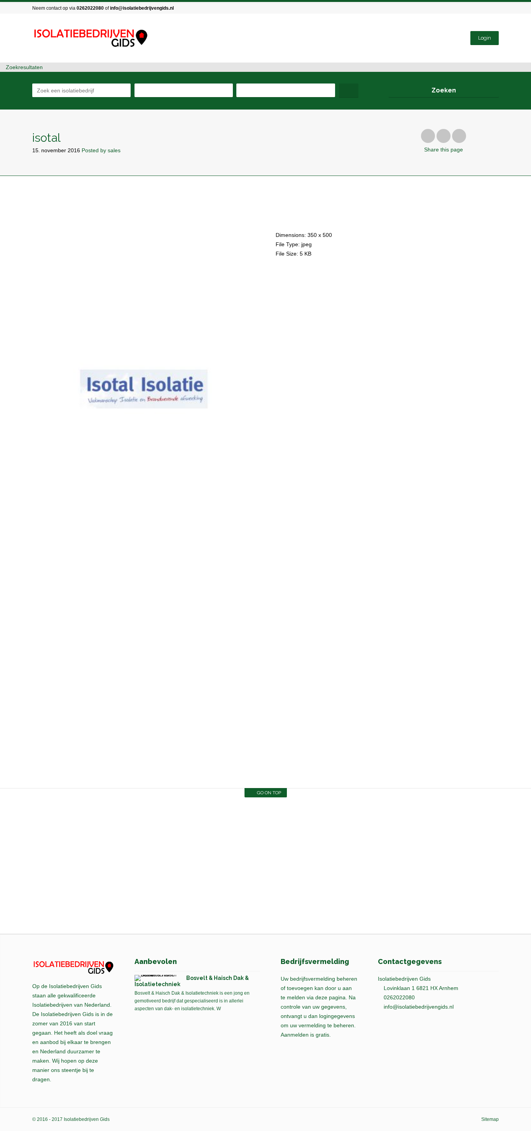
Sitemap (490, 1119)
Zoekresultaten (23, 67)
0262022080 (90, 8)
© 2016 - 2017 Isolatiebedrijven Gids (71, 1119)
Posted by (101, 150)
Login (484, 38)
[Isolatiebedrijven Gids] (90, 38)
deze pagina (330, 997)
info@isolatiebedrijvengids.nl (142, 8)
